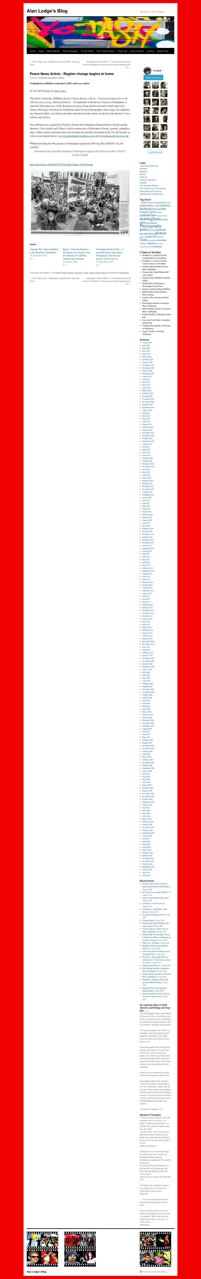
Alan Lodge (60, 90)
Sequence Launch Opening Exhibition (156, 289)
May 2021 (146, 506)
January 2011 (147, 638)
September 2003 (148, 833)
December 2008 (148, 689)
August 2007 (147, 728)
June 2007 (146, 734)
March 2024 (146, 424)
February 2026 (147, 359)
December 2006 (148, 745)
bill (163, 202)
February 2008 (147, 714)
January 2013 (147, 607)
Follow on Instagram (153, 77)
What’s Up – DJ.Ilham (150, 943)
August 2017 (147, 551)
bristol (168, 202)
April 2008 (146, 709)
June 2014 (146, 576)
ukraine (151, 243)
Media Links (162, 50)
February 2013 (147, 604)
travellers (162, 240)
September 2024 (148, 407)
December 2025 (148, 365)
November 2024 (148, 401)
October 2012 (147, 616)
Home (32, 50)
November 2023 (148, 435)
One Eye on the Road (148, 180)
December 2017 (148, 540)
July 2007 (146, 731)
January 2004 (147, 824)
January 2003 (147, 855)
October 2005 (147, 765)
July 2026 (146, 345)
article (64, 272)
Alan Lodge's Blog (47, 10)
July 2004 (146, 807)
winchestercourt (145, 247)
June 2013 (146, 599)
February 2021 (147, 514)
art (153, 202)
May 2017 (146, 559)
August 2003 (147, 835)
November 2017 (148, 542)
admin (61, 77)
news (91, 272)
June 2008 (146, 703)
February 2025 (147, 393)
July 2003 (146, 838)
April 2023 (146, 455)
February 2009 (147, 683)
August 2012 (147, 618)
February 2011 (147, 635)
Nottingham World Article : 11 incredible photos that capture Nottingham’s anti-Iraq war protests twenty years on (106, 64)
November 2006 (148, 748)
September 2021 (148, 494)
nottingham (150, 218)
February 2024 (147, 427)
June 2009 (146, 675)
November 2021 (148, 489)
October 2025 (147, 370)
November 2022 (148, 466)
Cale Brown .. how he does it (153, 903)
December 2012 (148, 610)
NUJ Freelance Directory (149, 185)
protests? (143, 237)
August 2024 (147, 410)
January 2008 (147, 717)
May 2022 (146, 472)
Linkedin (143, 182)
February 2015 (147, 568)
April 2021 (146, 508)
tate (148, 240)
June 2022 (146, 469)
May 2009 (146, 678)
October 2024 (147, 404)
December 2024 (148, 399)
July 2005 (146, 773)
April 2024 (146, 421)
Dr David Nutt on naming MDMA (155, 892)
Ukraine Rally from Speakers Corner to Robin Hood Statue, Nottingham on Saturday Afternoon (156, 937)
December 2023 (148, 432)
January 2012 (147, 633)
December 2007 (148, 720)
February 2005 (147, 788)
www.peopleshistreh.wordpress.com (77, 135)
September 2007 (148, 726)
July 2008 (146, 700)
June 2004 (146, 810)
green (160, 212)
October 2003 (147, 830)
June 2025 (146, 382)
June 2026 (146, 348)
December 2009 (148, 658)
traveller (153, 240)
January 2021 (147, 517)
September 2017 (148, 548)
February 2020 (147, 528)
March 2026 (146, 356)
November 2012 (148, 613)
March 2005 (146, 785)
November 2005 (148, 762)
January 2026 (147, 362)
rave (154, 236)
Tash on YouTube (151, 252)
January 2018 (147, 537)
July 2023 (146, 446)
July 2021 (146, 500)
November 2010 (148, 644)
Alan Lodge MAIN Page (149, 165)
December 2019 (148, 534)
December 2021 (148, 486)
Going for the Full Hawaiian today (155, 897)
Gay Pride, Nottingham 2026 (153, 914)
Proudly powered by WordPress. (155, 1271)
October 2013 (147, 587)
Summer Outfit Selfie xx (151, 965)
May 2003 (146, 844)
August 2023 (147, 444)
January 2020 (147, 531)
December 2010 (148, 641)
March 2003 (146, 850)
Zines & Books (137, 50)
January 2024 (147, 430)
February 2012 (147, 630)
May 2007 (146, 737)
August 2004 (147, 804)
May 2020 (146, 525)
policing (153, 230)
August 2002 (147, 869)
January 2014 (147, 585)
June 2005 (146, 776)
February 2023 (147, 458)
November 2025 (148, 368)
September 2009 (148, 666)
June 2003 (146, 841)
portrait (161, 229)
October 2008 (147, 695)
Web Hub (143, 168)
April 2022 (146, 475)
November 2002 (148, 861)
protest (160, 233)
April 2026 (146, 353)
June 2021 (146, 503)
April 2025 (146, 387)
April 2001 (146, 875)
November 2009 (148, 661)
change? (78, 272)
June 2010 (146, 647)
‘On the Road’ (87, 50)
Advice (149, 202)
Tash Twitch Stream (105, 50)
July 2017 (146, 554)
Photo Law (122, 50)
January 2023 (147, 461)
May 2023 (146, 452)
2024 (143, 202)
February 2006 (147, 759)
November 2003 (148, 827)
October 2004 (147, 799)
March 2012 (146, 627)
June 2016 (146, 562)
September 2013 (148, 590)
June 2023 (146, 449)
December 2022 (148, 463)
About (41, 50)
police (144, 229)
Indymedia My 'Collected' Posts (151, 194)
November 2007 (148, 723)
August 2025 (147, 376)
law (153, 215)
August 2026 (147, 342)
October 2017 (147, 545)
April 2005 (146, 782)
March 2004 (146, 819)
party (143, 222)
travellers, (143, 243)
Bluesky (143, 174)
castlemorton (146, 205)
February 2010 (147, 652)
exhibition (165, 205)
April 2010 (146, 649)
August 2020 (147, 520)
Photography (151, 225)
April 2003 (146, 847)
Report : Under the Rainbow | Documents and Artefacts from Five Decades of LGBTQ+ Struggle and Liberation (76, 254)
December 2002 (148, 858)
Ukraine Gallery (148, 920)
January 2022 (147, 483)
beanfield (158, 202)
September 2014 (148, 571)
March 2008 (146, 711)
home (85, 272)
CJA (154, 206)
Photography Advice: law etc (150, 191)
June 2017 (146, 556)
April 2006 (146, 754)
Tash (143, 239)
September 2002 (148, 866)
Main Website (53, 50)
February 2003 (147, 852)
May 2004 (146, 813)
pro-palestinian (147, 233)
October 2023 (147, 438)
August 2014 (147, 573)
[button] (147, 85)
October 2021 (147, 492)
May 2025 (146, 384)
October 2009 (147, 664)
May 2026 (146, 351)
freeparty (144, 212)
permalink (124, 272)
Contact (150, 50)
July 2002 (146, 872)
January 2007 (147, 742)
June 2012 (146, 621)
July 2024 (146, 413)
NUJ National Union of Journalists (153, 188)
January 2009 (147, 686)
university (159, 243)
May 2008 (146, 706)
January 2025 (147, 396)
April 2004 (146, 816)
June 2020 (146, 523)
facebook (146, 208)
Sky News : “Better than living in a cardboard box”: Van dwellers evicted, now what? (156, 960)
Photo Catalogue (70, 50)
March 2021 (146, 511)
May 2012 (146, 624)
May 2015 (146, 565)
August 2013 (147, 593)
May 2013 (146, 602)
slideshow (160, 237)
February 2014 (147, 582)
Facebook (143, 177)
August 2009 (147, 669)
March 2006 (146, 757)
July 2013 (146, 596)
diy (157, 205)
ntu (162, 219)
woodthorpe (156, 246)
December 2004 (148, 793)
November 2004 (148, 796)
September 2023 (148, 441)
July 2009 (146, 672)
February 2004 (147, 821)
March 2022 (146, 477)
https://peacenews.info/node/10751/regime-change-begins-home (61, 164)
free (163, 208)
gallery (153, 212)
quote (149, 236)
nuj (165, 219)
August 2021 (147, 497)
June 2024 (146, 415)
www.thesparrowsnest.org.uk (114, 135)
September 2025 (148, 373)
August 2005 (147, 771)
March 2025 (146, 390)
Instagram (143, 171)
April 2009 (146, 680)
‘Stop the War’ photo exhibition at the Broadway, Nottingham (44, 251)
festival (156, 209)
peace (97, 272)
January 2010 (147, 655)
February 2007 (147, 740)
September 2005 (148, 768)
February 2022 (147, 480)
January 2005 (147, 790)
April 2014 (146, 579)
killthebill (145, 215)
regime (104, 272)
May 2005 (146, 779)
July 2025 (146, 379)
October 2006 (147, 751)
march (165, 215)
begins (71, 272)
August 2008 (147, 697)
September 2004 (148, 802)
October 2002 (147, 864)
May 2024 (146, 418)
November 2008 (148, 692)
